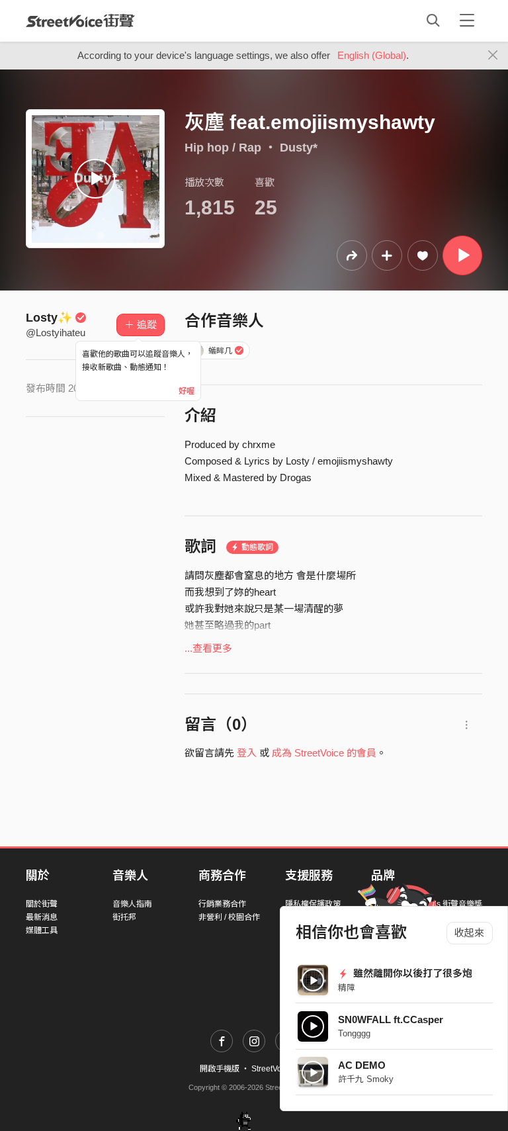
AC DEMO (362, 1065)
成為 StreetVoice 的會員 (324, 752)
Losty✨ (49, 317)
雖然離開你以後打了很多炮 (411, 973)
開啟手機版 (219, 1068)
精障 (346, 988)
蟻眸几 (220, 350)
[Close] (493, 56)
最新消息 (42, 917)
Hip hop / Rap (223, 147)
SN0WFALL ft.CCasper (390, 1019)
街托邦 (124, 917)
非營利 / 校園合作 (229, 917)
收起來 (469, 932)
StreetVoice (80, 20)
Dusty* (299, 147)
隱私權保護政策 (313, 904)
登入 (247, 752)
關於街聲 (42, 904)
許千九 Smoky (366, 1079)
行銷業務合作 (222, 904)
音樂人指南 (132, 904)
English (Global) (371, 55)
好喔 (186, 391)
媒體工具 (42, 930)
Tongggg (354, 1033)
